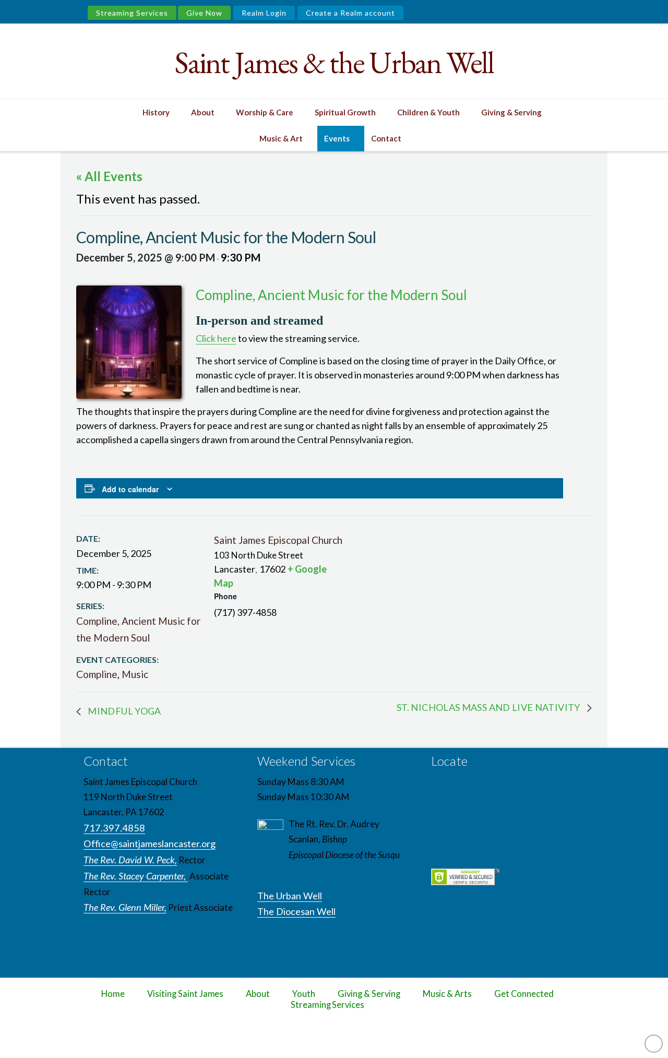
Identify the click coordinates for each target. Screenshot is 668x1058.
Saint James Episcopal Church (278, 540)
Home (113, 994)
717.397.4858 (114, 828)
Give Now (204, 12)
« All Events (109, 176)
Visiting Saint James (185, 994)
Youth (303, 994)
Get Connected (524, 994)
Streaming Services (132, 12)
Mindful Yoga (123, 711)
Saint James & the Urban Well (333, 62)
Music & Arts (447, 994)
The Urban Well (289, 895)
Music (135, 674)
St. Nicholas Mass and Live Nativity (489, 707)
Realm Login (264, 12)
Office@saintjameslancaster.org (150, 843)
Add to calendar (130, 489)
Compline (96, 674)
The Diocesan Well (296, 911)
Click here (216, 338)
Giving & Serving (369, 994)
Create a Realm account (350, 12)
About (258, 994)
